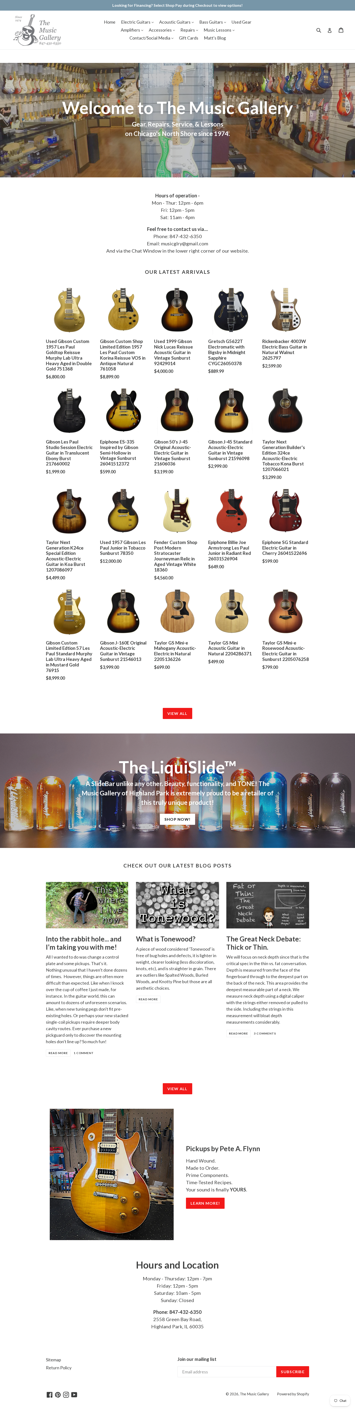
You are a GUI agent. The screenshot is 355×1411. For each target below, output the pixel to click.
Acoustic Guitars (175, 22)
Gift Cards (188, 37)
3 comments (265, 1033)
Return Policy (58, 1367)
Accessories (160, 30)
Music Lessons (218, 30)
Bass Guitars (211, 22)
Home (109, 22)
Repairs (188, 30)
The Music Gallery (254, 1394)
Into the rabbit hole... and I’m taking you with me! (83, 943)
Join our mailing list (197, 1359)
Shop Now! (177, 819)
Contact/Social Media (150, 37)
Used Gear (241, 22)
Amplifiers (131, 30)
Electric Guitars (136, 22)
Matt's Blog (215, 37)
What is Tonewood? (165, 939)
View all (177, 713)
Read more (58, 1053)
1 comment (84, 1053)
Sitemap (53, 1359)
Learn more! (205, 1203)
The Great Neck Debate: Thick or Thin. (263, 943)
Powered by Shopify (293, 1394)
